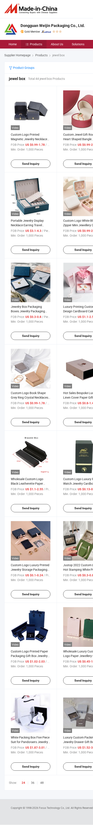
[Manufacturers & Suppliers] (31, 8)
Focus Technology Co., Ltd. (55, 807)
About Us (57, 44)
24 (23, 782)
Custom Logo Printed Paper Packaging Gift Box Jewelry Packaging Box (29, 655)
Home (13, 44)
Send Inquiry (30, 163)
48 (42, 783)
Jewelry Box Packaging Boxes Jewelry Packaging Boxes (28, 311)
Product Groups (23, 68)
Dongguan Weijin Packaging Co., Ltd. (53, 25)
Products (36, 44)
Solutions (78, 44)
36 (32, 783)
